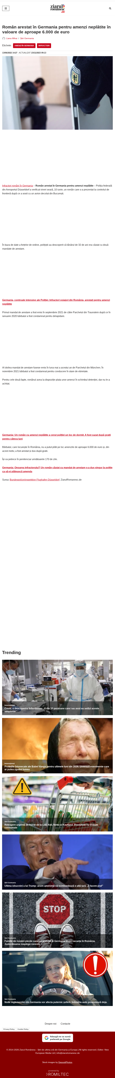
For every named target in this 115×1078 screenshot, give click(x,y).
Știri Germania (27, 38)
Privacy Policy (9, 1029)
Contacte (65, 1023)
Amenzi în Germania (24, 46)
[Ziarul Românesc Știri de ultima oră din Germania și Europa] (57, 8)
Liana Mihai (11, 38)
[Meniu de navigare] (5, 8)
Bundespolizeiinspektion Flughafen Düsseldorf (34, 479)
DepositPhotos (65, 1062)
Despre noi (50, 1023)
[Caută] (110, 8)
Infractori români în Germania (17, 185)
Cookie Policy (23, 1029)
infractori (44, 46)
